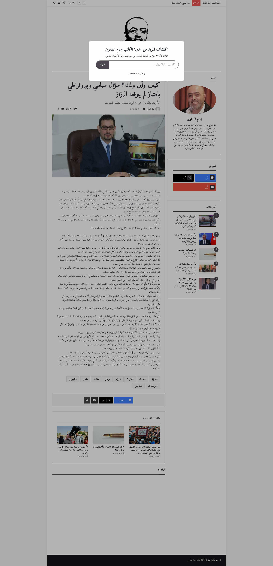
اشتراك (102, 64)
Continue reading (136, 74)
